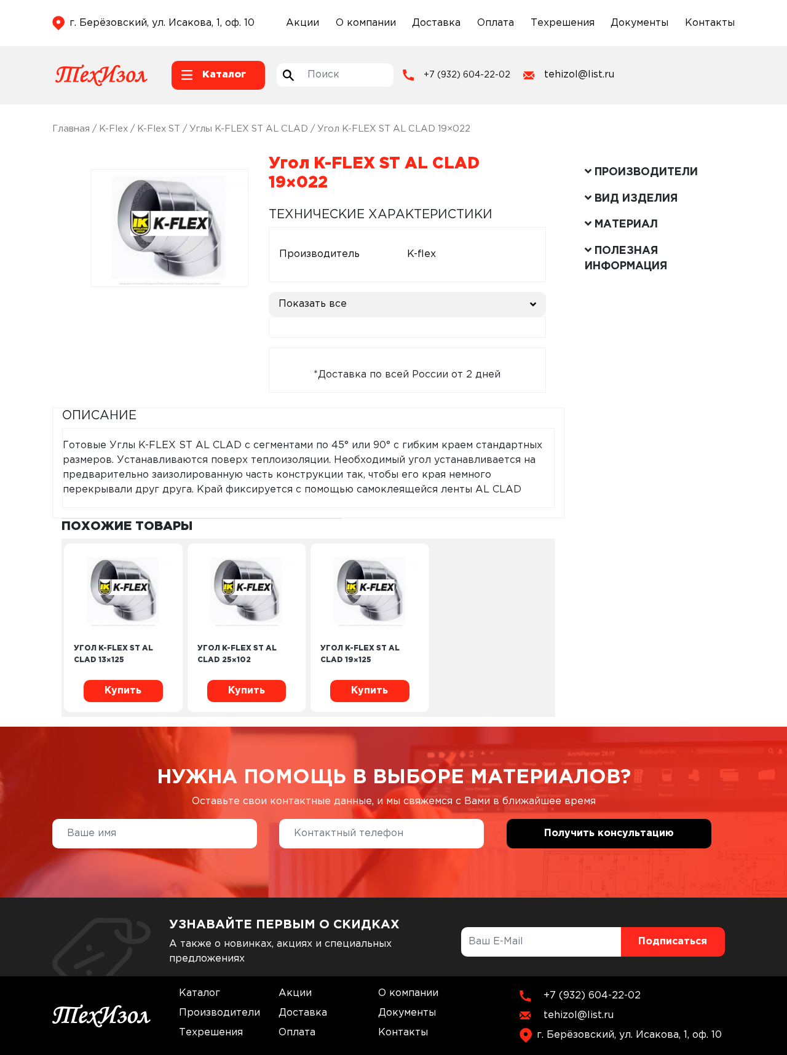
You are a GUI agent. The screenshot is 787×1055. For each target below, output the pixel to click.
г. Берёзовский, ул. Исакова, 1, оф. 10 (162, 23)
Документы (639, 23)
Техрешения (563, 23)
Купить (123, 690)
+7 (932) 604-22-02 (467, 75)
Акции (302, 23)
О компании (366, 23)
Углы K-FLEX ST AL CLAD (248, 129)
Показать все (313, 304)
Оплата (495, 23)
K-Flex (113, 129)
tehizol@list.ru (579, 74)
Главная (71, 129)
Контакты (710, 23)
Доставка (436, 23)
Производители (219, 1012)
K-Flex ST (158, 129)
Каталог (199, 993)
